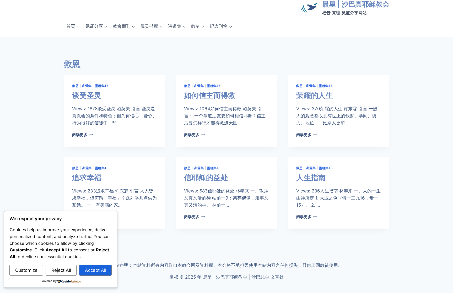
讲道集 (87, 86)
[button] (78, 26)
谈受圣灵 (86, 95)
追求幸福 (86, 177)
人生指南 (311, 177)
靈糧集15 (102, 86)
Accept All (95, 270)
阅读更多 (81, 135)
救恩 (75, 86)
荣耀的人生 (314, 95)
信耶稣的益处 (206, 177)
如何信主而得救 (209, 95)
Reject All (61, 270)
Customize (26, 270)
